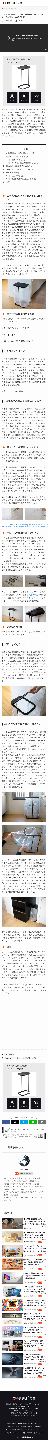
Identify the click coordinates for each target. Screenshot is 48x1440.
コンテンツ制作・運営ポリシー (16, 1430)
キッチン (16, 1058)
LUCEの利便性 (13, 173)
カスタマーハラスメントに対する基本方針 (19, 1433)
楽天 (24, 97)
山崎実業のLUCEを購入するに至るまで (23, 153)
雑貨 (34, 1058)
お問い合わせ (38, 1433)
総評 (8, 182)
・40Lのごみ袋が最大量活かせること (24, 163)
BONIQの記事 (34, 595)
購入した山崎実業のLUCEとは (19, 166)
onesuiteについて (23, 1424)
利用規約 (38, 1427)
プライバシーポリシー (35, 1430)
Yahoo (36, 97)
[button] (6, 1122)
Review (8, 1058)
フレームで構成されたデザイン (20, 169)
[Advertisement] (24, 1022)
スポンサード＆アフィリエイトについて (20, 1427)
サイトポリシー (36, 1424)
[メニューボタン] (45, 3)
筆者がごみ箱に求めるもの (18, 157)
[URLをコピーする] (42, 1122)
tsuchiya (24, 1169)
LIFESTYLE (9, 1054)
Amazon (12, 97)
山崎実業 (26, 1058)
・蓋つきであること (18, 160)
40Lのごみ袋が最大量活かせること (23, 179)
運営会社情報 (11, 1424)
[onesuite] (12, 3)
